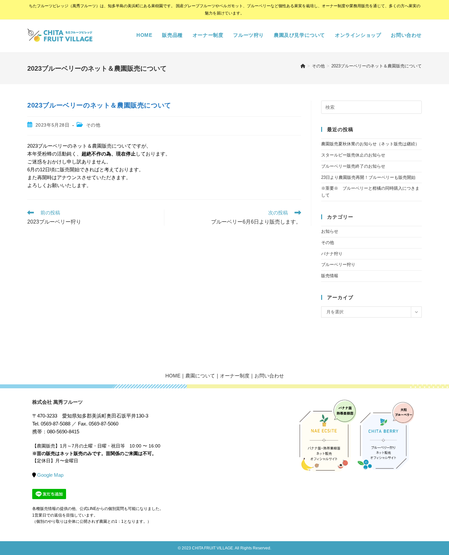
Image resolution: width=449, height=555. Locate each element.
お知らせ (329, 231)
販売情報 (329, 275)
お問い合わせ (269, 375)
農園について (200, 375)
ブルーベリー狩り (338, 264)
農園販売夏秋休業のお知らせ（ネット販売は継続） (370, 143)
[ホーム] (302, 65)
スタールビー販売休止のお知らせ (353, 155)
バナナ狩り (332, 253)
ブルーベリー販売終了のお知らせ (353, 166)
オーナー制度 (234, 375)
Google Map (50, 475)
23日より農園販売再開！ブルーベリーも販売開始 (368, 177)
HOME (172, 375)
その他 (93, 125)
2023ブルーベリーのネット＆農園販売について (376, 65)
